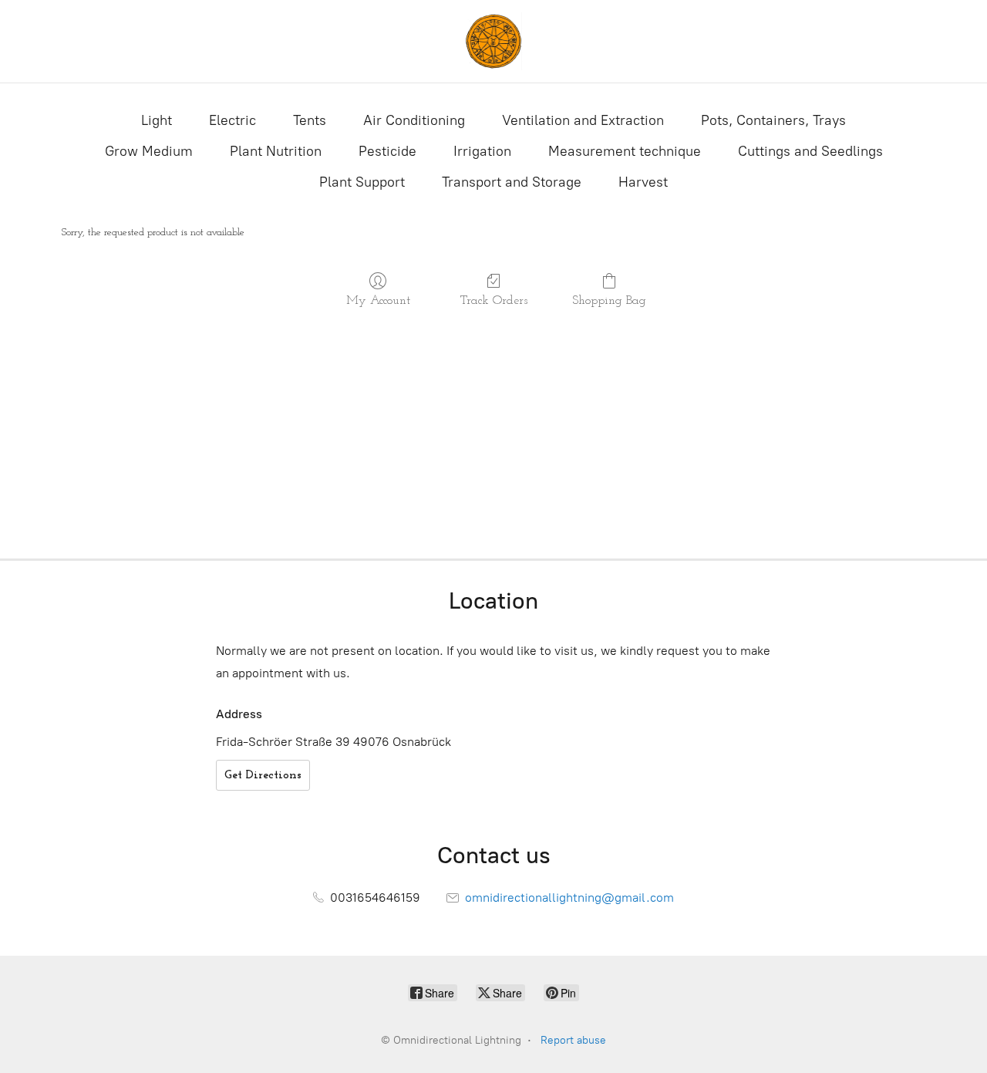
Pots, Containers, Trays (773, 120)
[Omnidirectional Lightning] (493, 41)
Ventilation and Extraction (583, 120)
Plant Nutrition (276, 151)
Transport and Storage (511, 182)
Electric (232, 120)
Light (156, 120)
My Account (378, 301)
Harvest (643, 182)
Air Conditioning (414, 120)
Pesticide (387, 151)
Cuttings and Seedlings (810, 151)
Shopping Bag (609, 301)
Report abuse (573, 1040)
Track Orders (493, 301)
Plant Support (362, 182)
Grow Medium (149, 151)
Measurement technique (624, 151)
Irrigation (482, 151)
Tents (309, 120)
